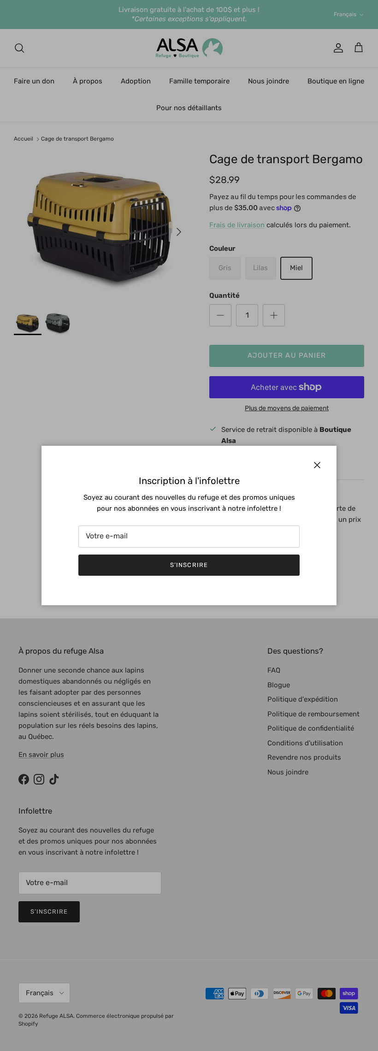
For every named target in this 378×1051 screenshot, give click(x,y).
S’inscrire (188, 564)
